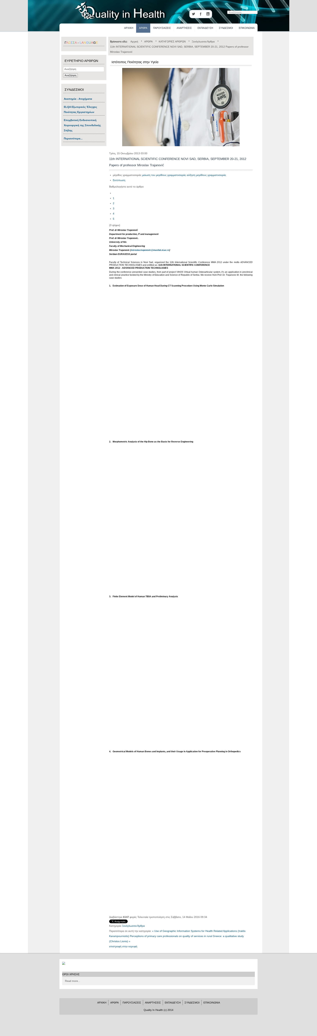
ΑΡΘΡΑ (143, 28)
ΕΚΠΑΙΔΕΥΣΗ (205, 28)
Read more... (72, 980)
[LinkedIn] (208, 14)
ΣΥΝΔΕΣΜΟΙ (226, 28)
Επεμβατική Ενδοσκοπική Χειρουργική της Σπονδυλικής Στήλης (82, 125)
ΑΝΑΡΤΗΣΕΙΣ (184, 28)
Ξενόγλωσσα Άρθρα (133, 925)
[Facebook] (200, 14)
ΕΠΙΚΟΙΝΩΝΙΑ (247, 28)
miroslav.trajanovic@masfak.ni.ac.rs (150, 250)
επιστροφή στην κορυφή (123, 946)
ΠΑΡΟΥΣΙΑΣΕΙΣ (162, 28)
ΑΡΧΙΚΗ (128, 28)
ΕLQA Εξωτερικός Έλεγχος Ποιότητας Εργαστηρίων (80, 109)
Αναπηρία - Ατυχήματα (78, 98)
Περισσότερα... (73, 138)
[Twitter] (193, 14)
